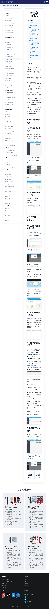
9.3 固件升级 (7, 164)
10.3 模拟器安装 (8, 176)
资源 (25, 579)
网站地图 (26, 587)
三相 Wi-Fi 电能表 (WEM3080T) (33, 508)
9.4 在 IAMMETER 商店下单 (10, 167)
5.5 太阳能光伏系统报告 (9, 102)
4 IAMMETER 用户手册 (9, 37)
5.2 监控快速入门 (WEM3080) (10, 95)
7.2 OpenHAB (7, 114)
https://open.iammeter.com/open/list (33, 367)
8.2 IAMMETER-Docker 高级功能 (10, 150)
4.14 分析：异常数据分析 (9, 68)
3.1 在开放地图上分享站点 (34, 44)
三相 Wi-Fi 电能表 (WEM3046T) (11, 547)
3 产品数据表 (7, 16)
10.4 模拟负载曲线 (8, 179)
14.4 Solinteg (7, 215)
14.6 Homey (7, 220)
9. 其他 (6, 157)
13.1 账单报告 (7, 196)
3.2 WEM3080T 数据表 (9, 20)
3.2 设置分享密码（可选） (34, 48)
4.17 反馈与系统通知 (8, 75)
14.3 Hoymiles (7, 213)
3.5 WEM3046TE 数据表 (9, 23)
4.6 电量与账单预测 (8, 49)
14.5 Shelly (7, 217)
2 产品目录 (7, 13)
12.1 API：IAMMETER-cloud (10, 191)
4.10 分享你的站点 (8, 59)
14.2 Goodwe (7, 210)
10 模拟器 (6, 169)
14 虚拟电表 (7, 205)
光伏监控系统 (4, 585)
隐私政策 (23, 606)
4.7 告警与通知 (7, 51)
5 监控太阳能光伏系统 (9, 90)
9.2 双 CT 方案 (7, 162)
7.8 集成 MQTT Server (9, 126)
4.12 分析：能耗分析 (8, 63)
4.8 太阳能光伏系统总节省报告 (10, 54)
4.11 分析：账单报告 (8, 61)
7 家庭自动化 (7, 112)
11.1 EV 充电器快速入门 (9, 186)
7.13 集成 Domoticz (8, 143)
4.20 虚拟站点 (7, 87)
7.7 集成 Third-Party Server (9, 123)
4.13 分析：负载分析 (8, 66)
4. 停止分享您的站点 (34, 56)
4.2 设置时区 (7, 39)
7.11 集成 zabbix (8, 138)
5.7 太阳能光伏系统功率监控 (10, 107)
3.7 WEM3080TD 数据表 (9, 27)
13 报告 (6, 193)
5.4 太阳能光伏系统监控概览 (10, 99)
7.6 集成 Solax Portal (8, 133)
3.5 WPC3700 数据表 (8, 35)
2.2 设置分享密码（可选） (34, 35)
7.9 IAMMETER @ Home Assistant (11, 128)
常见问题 (26, 583)
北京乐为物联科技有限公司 (12, 606)
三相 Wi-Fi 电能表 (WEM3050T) (33, 547)
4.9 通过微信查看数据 (9, 56)
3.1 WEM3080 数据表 (9, 18)
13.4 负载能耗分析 (8, 203)
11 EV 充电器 (7, 184)
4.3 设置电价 (7, 42)
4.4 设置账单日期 (8, 44)
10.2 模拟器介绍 (8, 174)
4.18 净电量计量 (8, 78)
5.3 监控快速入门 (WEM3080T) (10, 97)
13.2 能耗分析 (7, 198)
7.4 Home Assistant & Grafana (10, 119)
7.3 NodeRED (7, 116)
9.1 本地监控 (7, 160)
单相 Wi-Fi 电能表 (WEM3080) (11, 508)
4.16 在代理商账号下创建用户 (10, 73)
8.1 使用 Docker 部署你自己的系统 (11, 155)
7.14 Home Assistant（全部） (10, 145)
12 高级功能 (7, 189)
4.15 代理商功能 (8, 71)
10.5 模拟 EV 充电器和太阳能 (10, 181)
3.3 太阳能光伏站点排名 (34, 52)
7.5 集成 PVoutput (8, 121)
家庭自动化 (4, 587)
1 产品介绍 (7, 11)
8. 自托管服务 (7, 147)
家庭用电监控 (4, 583)
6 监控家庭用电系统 (8, 109)
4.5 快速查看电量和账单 (9, 47)
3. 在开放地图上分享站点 (34, 39)
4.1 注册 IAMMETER (8, 85)
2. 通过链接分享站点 (34, 26)
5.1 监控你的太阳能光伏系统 (10, 92)
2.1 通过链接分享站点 (34, 31)
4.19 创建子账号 (8, 80)
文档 (25, 581)
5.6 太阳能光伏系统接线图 (9, 104)
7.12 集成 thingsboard (9, 140)
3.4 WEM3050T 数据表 (9, 32)
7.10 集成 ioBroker (8, 135)
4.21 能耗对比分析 (8, 83)
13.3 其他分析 (7, 201)
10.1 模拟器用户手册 (8, 172)
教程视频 (26, 585)
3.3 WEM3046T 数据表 (9, 30)
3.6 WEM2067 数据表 (9, 25)
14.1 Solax (7, 208)
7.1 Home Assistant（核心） (10, 131)
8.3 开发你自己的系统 (9, 152)
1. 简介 (31, 22)
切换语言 (27, 606)
